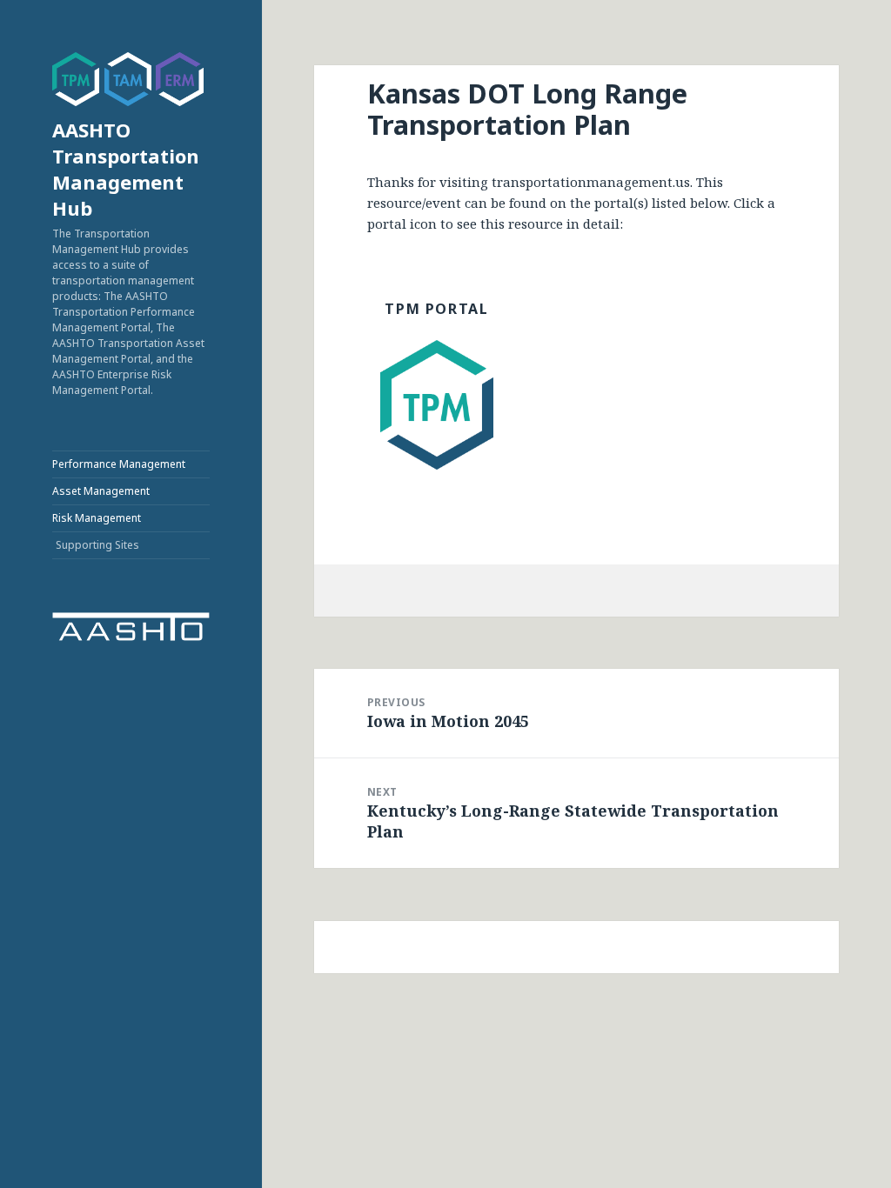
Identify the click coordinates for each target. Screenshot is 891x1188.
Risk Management (96, 518)
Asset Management (101, 491)
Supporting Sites (97, 544)
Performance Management (118, 464)
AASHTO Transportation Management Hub (125, 169)
